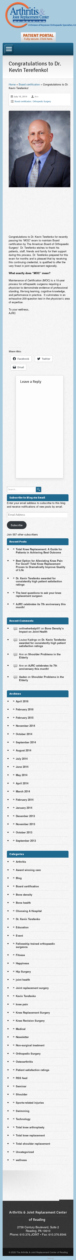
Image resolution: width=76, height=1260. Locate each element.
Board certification (29, 84)
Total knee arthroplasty (30, 1127)
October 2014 (24, 734)
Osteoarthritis (24, 1061)
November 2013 (25, 824)
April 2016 (22, 701)
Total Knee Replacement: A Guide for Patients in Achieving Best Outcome (39, 550)
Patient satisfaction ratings (32, 1070)
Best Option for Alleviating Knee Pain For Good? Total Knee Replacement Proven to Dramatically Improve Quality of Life (40, 565)
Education (22, 927)
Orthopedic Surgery (42, 101)
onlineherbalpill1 (29, 628)
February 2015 (24, 717)
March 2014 (23, 791)
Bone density (24, 894)
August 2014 (23, 750)
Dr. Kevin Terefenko (28, 919)
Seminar (21, 1086)
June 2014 (22, 767)
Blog (19, 878)
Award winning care (28, 870)
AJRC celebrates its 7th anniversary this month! (41, 605)
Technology (23, 1119)
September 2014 (26, 742)
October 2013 (24, 832)
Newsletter (22, 1037)
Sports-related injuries (30, 1102)
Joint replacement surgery (32, 988)
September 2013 (26, 840)
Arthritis (21, 861)
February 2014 (24, 799)
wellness (21, 1160)
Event (19, 935)
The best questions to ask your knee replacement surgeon (38, 594)
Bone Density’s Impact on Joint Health (41, 629)
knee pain (22, 1004)
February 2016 (24, 709)
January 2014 (24, 808)
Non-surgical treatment (30, 1045)
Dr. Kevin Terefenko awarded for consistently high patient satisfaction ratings (39, 581)
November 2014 (25, 726)
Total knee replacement (30, 1135)
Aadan (23, 677)
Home (12, 84)
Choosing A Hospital (29, 911)
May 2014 (21, 775)
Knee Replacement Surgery (33, 1012)
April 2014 (22, 783)
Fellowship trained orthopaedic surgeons (35, 945)
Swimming (22, 1111)
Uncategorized (25, 1152)
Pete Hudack (61, 1258)
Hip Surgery (23, 971)
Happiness (22, 963)
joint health (23, 979)
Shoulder (21, 1094)
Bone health (23, 903)
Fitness (20, 955)
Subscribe (16, 525)
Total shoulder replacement (33, 1143)
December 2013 (25, 816)
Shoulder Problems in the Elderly (40, 655)
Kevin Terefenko (26, 996)
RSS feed (21, 1078)
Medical (21, 1029)
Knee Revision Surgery (30, 1020)
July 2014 (22, 758)
